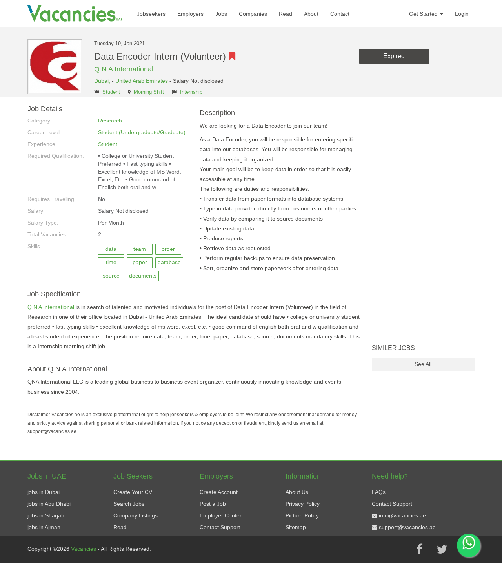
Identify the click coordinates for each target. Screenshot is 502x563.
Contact (339, 14)
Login (462, 14)
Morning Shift (149, 92)
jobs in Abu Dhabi (49, 504)
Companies (253, 14)
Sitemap (296, 527)
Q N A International (123, 69)
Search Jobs (128, 504)
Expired (394, 56)
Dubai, (103, 81)
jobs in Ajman (43, 527)
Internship (191, 92)
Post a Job (213, 504)
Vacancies (84, 549)
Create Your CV (132, 492)
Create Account (219, 492)
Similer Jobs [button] (393, 348)
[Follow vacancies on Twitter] (442, 549)
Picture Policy (302, 515)
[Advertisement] (423, 223)
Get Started (424, 14)
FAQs (379, 492)
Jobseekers (151, 14)
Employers (190, 14)
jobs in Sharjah (45, 515)
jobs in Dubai (43, 492)
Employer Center (221, 515)
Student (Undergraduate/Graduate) (142, 132)
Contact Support (220, 527)
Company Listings (135, 515)
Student (111, 92)
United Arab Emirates (141, 81)
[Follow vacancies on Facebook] (419, 549)
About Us (297, 492)
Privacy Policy (303, 504)
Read (285, 14)
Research (110, 120)
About (311, 14)
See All (423, 364)
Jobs (221, 14)
